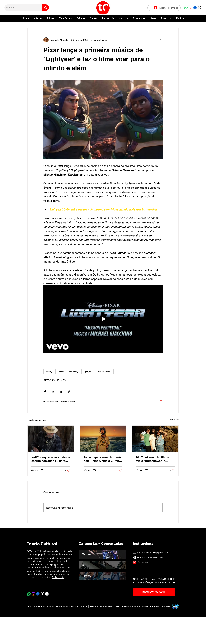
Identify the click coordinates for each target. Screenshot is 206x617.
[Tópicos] (47, 594)
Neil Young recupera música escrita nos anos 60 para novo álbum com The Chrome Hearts (50, 459)
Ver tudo (174, 419)
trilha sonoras (105, 371)
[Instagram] (190, 7)
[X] (199, 7)
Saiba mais (58, 577)
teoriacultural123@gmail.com (153, 552)
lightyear (88, 371)
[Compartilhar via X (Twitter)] (52, 391)
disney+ (49, 371)
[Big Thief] (155, 439)
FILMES (61, 380)
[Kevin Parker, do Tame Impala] (103, 439)
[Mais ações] (161, 40)
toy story (73, 371)
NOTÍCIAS (49, 380)
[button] (166, 18)
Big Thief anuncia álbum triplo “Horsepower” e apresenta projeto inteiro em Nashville (153, 459)
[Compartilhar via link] (68, 391)
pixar (61, 371)
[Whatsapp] (186, 7)
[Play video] (103, 318)
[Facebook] (195, 7)
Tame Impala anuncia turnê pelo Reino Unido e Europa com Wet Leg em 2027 (102, 459)
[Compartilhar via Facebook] (45, 391)
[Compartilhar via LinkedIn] (60, 391)
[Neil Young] (51, 439)
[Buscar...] (45, 7)
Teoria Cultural (42, 543)
